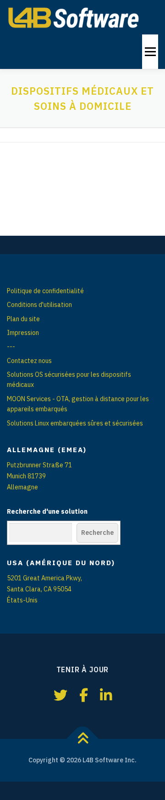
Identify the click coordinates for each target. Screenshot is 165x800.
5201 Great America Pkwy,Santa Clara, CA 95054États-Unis (44, 589)
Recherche (97, 532)
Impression (23, 333)
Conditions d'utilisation (39, 305)
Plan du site (23, 319)
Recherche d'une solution (47, 511)
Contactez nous (29, 361)
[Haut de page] (82, 738)
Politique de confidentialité (45, 291)
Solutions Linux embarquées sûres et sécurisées (75, 423)
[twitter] (60, 695)
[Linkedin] (106, 695)
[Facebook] (83, 695)
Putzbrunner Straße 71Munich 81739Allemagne (39, 476)
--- (11, 346)
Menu (149, 51)
